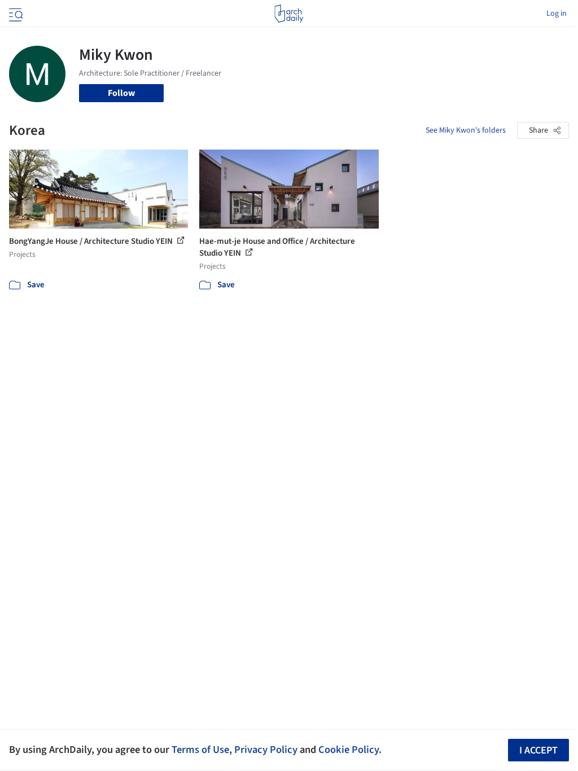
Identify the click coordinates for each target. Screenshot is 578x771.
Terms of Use (200, 749)
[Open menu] (15, 13)
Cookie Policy (348, 749)
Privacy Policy (265, 749)
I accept (538, 750)
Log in (556, 13)
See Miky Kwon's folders (466, 130)
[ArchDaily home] (288, 14)
